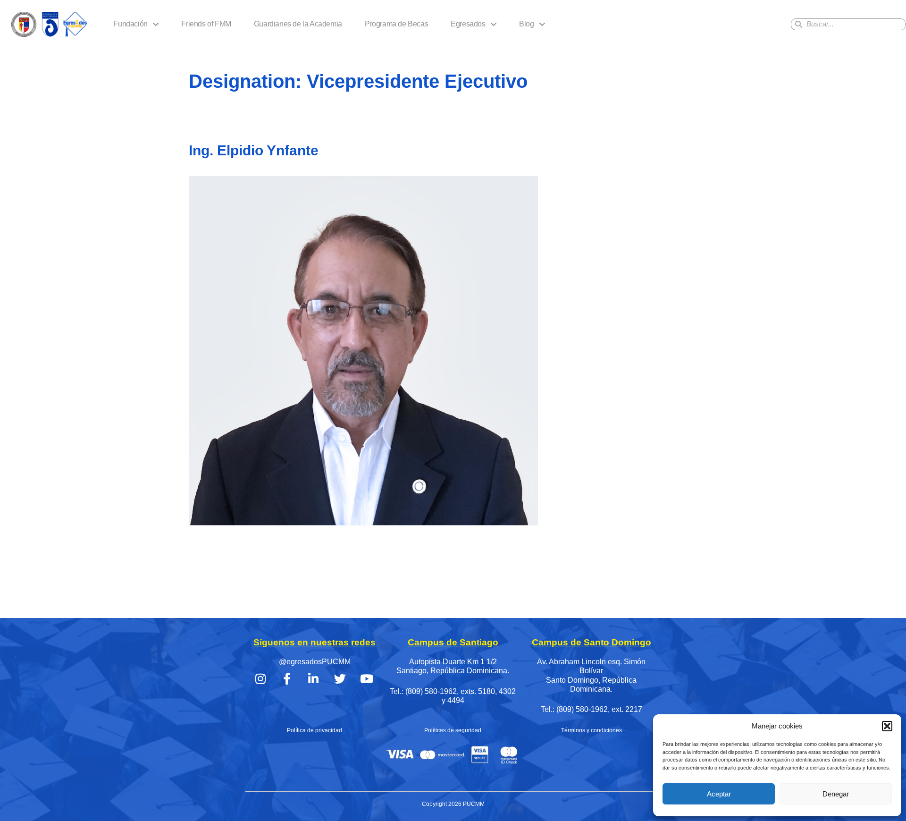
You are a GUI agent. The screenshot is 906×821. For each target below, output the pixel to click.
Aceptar (719, 794)
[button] (887, 726)
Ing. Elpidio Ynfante (254, 150)
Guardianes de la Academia (298, 24)
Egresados (468, 24)
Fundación (130, 24)
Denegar (835, 794)
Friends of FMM (206, 24)
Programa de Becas (396, 24)
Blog (526, 24)
